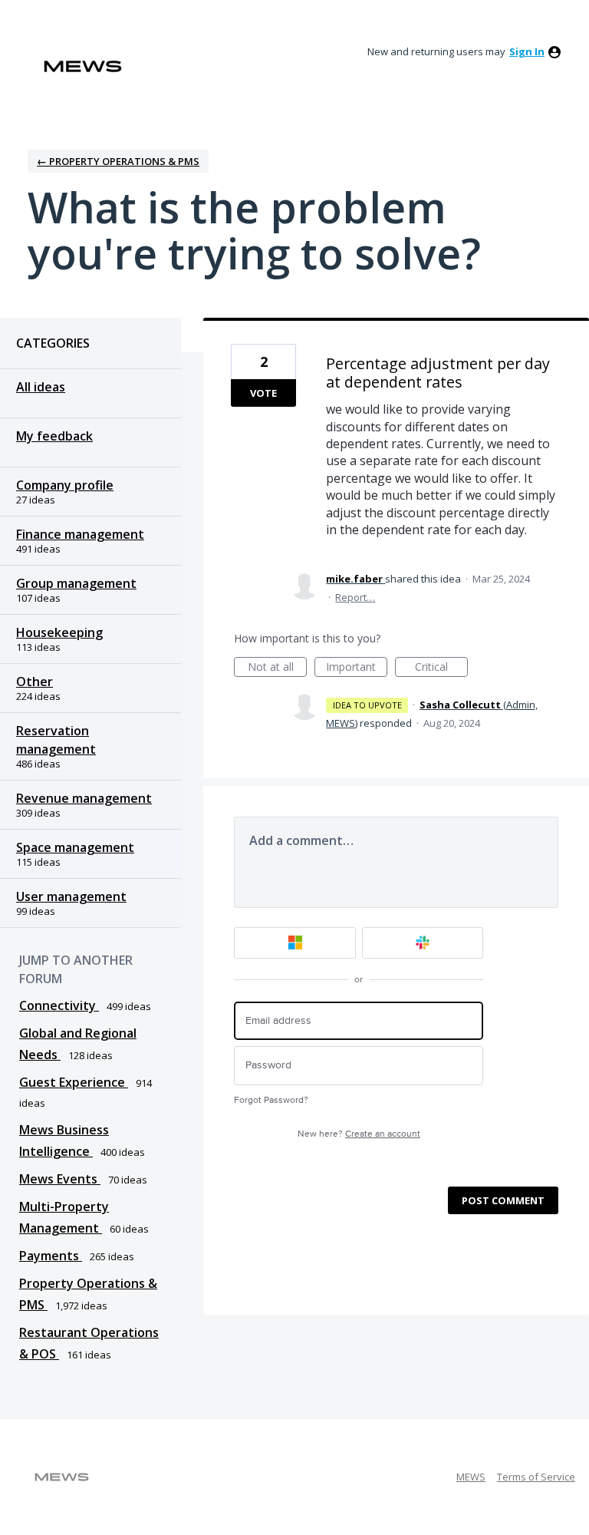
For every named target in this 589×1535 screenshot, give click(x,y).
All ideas (40, 386)
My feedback (54, 435)
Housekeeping (59, 632)
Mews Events (59, 1178)
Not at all (277, 668)
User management (71, 896)
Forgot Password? (271, 1100)
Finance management (80, 534)
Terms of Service (536, 1477)
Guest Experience (73, 1082)
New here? (359, 1134)
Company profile (65, 485)
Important (356, 668)
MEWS (470, 1477)
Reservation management (56, 740)
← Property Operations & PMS (118, 161)
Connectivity (59, 1005)
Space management (75, 847)
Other (34, 681)
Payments (50, 1255)
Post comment (503, 1200)
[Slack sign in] (423, 943)
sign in (527, 51)
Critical (441, 668)
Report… (355, 597)
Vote (263, 393)
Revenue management (84, 798)
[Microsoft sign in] (295, 943)
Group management (76, 583)
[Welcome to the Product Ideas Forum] (83, 66)
